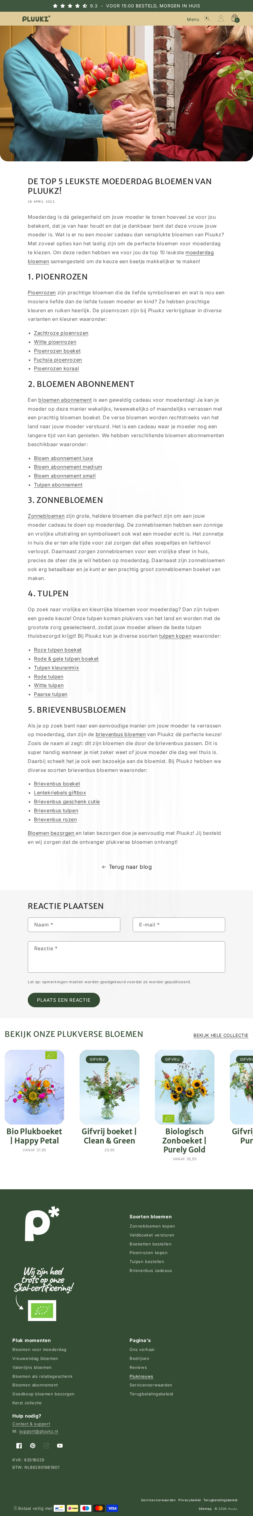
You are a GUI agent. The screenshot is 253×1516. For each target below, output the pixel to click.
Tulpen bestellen (147, 1261)
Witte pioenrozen (55, 342)
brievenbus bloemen (121, 734)
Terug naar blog (130, 867)
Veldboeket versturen (152, 1235)
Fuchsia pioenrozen (58, 360)
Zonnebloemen (46, 516)
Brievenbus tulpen (56, 810)
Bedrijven (139, 1358)
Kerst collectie (27, 1403)
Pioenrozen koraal (56, 368)
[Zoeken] (207, 18)
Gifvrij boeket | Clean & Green (109, 1136)
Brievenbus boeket (57, 784)
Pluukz (233, 1508)
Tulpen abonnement (58, 485)
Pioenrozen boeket (57, 351)
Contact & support (31, 1423)
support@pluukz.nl (38, 1431)
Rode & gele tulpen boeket (66, 659)
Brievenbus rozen (55, 819)
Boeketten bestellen (151, 1244)
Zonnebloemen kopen (152, 1226)
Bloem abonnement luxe (63, 458)
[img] (75, 5)
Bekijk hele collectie (220, 1035)
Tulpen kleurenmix (56, 668)
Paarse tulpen (51, 694)
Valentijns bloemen (32, 1367)
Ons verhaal (142, 1349)
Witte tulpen (49, 685)
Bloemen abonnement (35, 1385)
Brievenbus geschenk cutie (67, 801)
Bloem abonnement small (65, 476)
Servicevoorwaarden (151, 1385)
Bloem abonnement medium (68, 467)
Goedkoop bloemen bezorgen (43, 1394)
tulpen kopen (175, 636)
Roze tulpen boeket (58, 650)
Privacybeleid (189, 1500)
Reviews (138, 1367)
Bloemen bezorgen (52, 833)
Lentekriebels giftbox (60, 792)
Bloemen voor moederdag (39, 1349)
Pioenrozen (42, 292)
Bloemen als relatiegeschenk (42, 1376)
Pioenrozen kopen (149, 1252)
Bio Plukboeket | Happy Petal (34, 1136)
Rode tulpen (49, 676)
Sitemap (205, 1508)
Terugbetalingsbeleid (151, 1394)
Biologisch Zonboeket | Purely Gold (184, 1140)
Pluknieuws (141, 1376)
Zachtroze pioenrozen (61, 333)
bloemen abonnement (65, 400)
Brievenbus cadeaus (151, 1270)
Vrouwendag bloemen (35, 1358)
